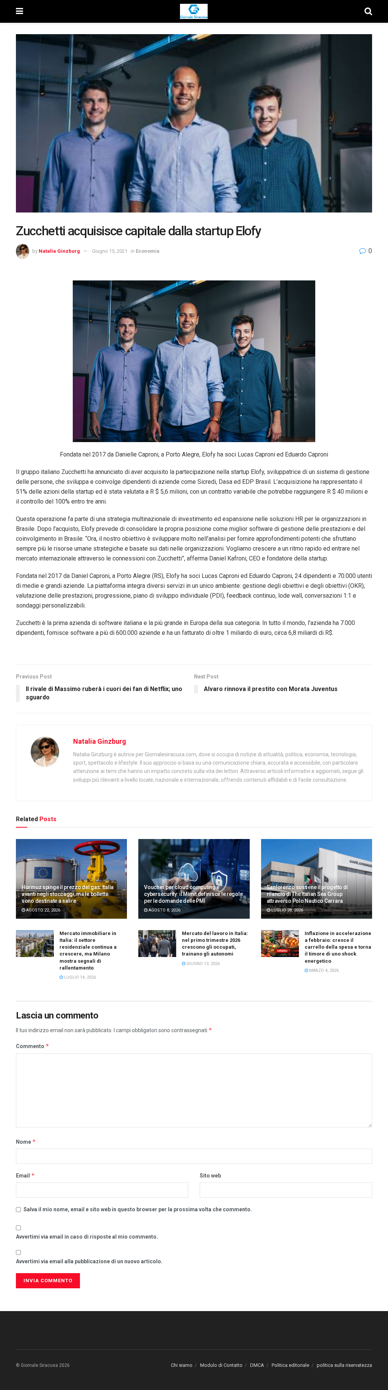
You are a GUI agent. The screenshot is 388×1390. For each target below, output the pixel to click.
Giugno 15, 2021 (109, 251)
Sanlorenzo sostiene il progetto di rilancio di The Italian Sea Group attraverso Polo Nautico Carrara (307, 894)
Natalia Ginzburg (59, 251)
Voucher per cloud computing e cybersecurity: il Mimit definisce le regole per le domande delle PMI (193, 894)
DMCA (257, 1365)
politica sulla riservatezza (344, 1365)
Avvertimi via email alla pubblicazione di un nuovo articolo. (89, 1261)
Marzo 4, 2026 (323, 970)
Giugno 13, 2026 (202, 963)
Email (25, 1175)
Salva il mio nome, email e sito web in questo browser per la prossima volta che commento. (137, 1209)
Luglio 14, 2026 (79, 977)
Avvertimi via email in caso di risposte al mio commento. (87, 1237)
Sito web (210, 1176)
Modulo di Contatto (221, 1365)
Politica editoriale (290, 1365)
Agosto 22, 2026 (42, 910)
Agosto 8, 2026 (163, 910)
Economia (148, 251)
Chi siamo (181, 1365)
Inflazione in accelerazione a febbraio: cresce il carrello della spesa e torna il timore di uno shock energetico (338, 947)
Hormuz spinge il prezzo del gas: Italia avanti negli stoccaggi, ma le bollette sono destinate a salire (68, 894)
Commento (32, 1046)
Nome (26, 1141)
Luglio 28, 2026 (286, 910)
